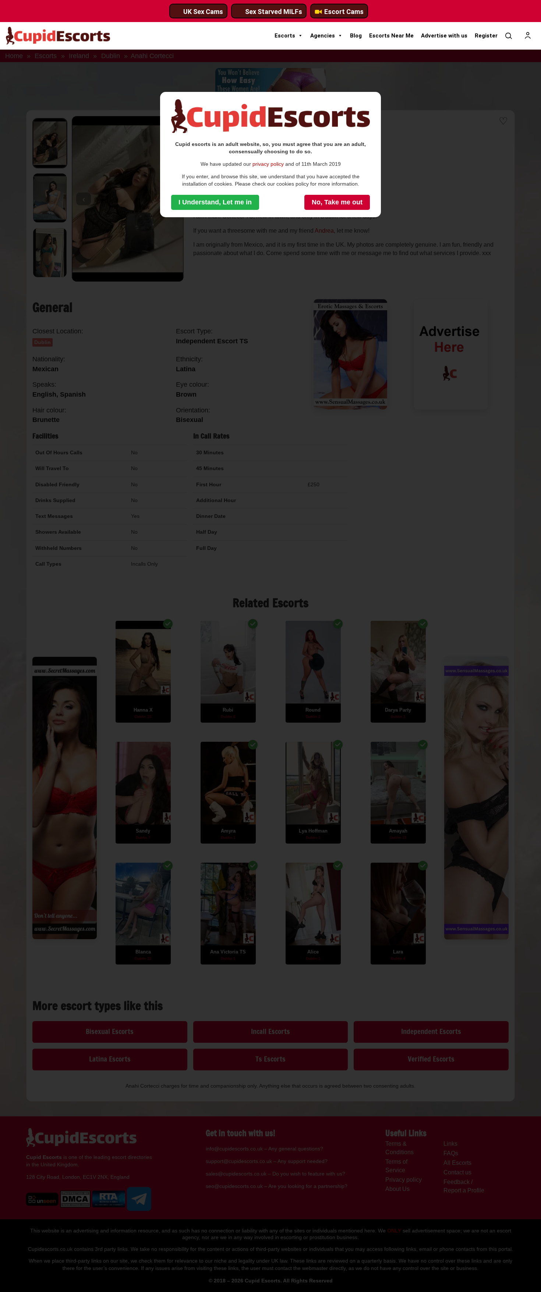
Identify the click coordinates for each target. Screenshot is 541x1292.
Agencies (322, 35)
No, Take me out (337, 202)
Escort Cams (344, 11)
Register (486, 35)
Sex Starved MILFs (273, 11)
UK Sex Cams (203, 11)
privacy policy (268, 164)
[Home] (58, 35)
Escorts (285, 35)
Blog (356, 35)
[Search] (508, 35)
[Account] (527, 35)
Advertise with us (444, 35)
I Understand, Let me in (215, 202)
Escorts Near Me (391, 35)
